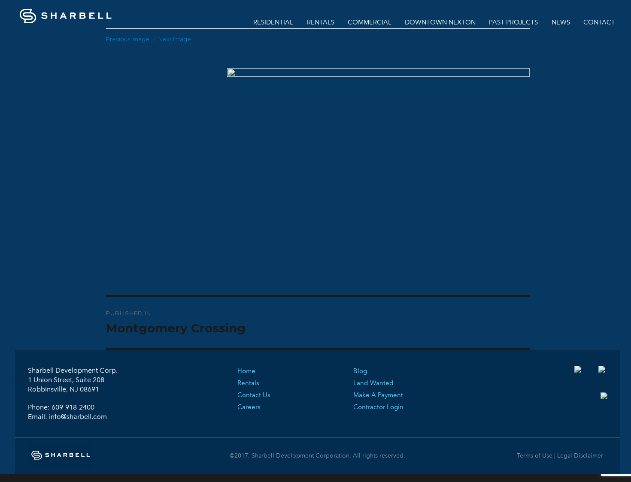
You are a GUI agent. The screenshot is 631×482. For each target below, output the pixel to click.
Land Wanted (373, 383)
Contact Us (253, 395)
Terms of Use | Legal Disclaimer (560, 455)
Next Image (174, 39)
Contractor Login (378, 407)
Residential (273, 22)
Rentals (320, 22)
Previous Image (127, 39)
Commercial (369, 22)
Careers (249, 407)
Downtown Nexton (440, 22)
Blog (360, 371)
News (561, 22)
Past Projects (513, 22)
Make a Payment (378, 395)
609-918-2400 (73, 407)
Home (246, 371)
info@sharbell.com (78, 417)
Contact (599, 22)
